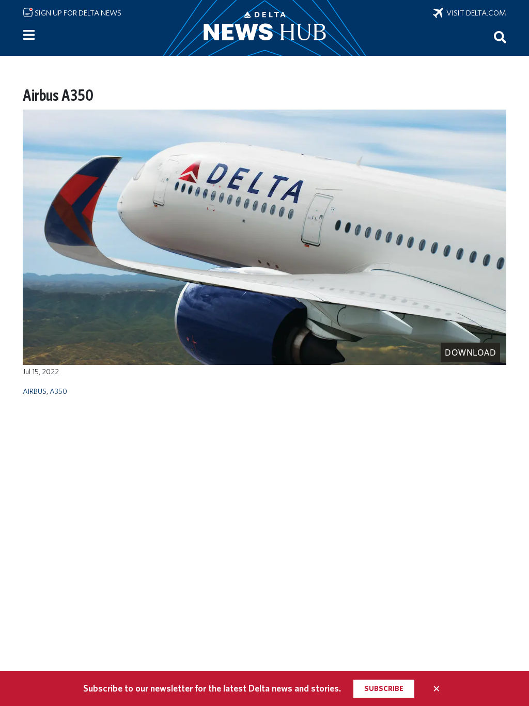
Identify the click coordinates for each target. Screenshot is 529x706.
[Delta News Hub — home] (264, 28)
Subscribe (383, 688)
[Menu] (29, 35)
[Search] (500, 36)
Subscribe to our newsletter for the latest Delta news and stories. (212, 688)
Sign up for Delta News (77, 13)
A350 (58, 391)
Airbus (34, 391)
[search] (500, 36)
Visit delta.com (474, 13)
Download (470, 352)
